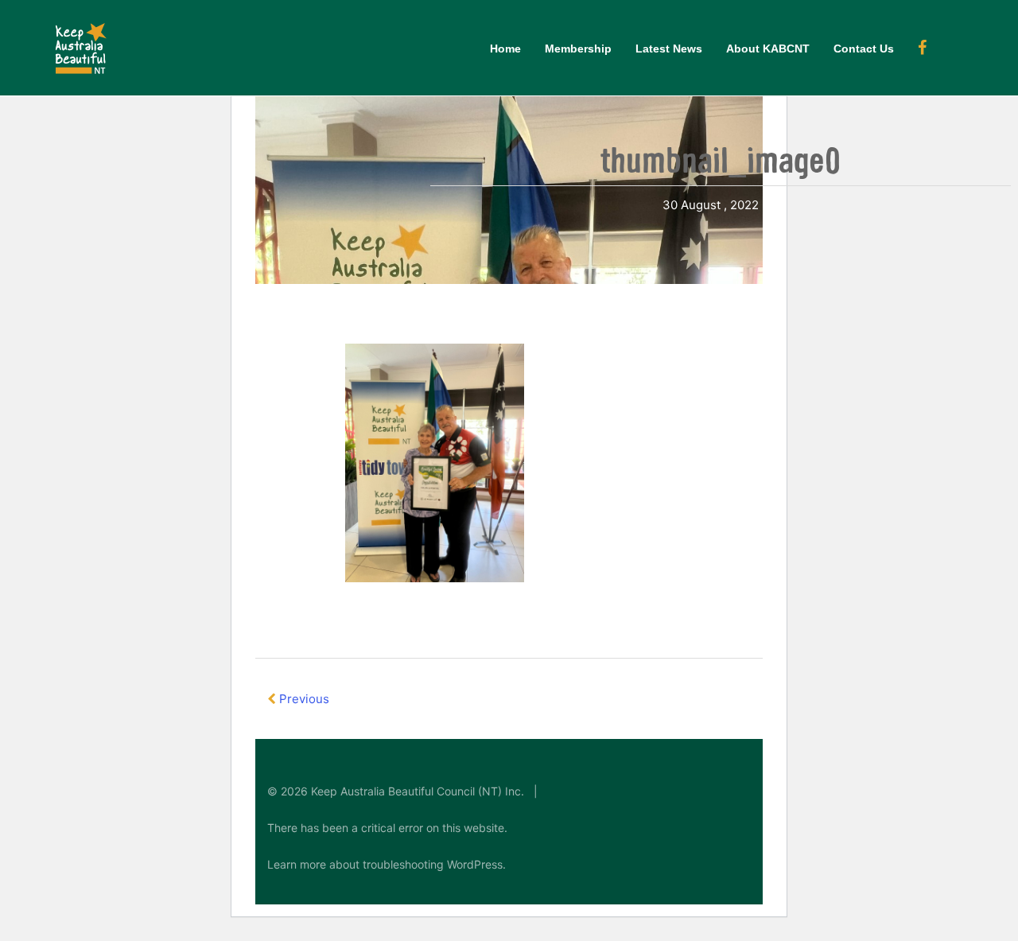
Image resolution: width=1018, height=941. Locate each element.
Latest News (668, 48)
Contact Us (863, 48)
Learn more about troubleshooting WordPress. (386, 864)
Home (505, 48)
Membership (578, 48)
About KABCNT (768, 48)
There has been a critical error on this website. (387, 827)
